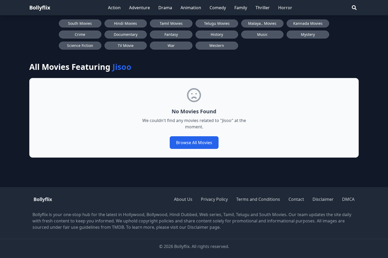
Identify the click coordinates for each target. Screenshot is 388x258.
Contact (296, 199)
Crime (80, 34)
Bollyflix (39, 7)
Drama (165, 8)
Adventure (139, 8)
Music (262, 34)
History (217, 34)
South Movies (80, 23)
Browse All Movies (194, 142)
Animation (191, 8)
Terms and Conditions (258, 199)
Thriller (262, 8)
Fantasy (171, 34)
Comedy (218, 8)
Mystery (308, 34)
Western (216, 45)
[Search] (354, 7)
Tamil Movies (171, 23)
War (171, 45)
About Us (183, 199)
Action (114, 8)
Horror (285, 8)
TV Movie (126, 45)
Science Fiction (80, 45)
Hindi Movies (125, 23)
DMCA (348, 199)
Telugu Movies (217, 23)
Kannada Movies (308, 23)
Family (240, 8)
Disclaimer (323, 199)
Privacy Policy (214, 199)
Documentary (126, 34)
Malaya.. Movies (262, 23)
